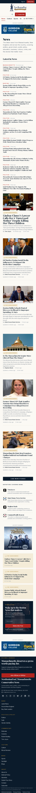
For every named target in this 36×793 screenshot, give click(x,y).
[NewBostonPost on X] (6, 695)
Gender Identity (5, 723)
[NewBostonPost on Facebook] (2, 695)
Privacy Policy (17, 792)
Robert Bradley (5, 736)
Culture (9, 18)
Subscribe (30, 1)
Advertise (4, 777)
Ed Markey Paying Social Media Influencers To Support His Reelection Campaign (17, 78)
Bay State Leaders (6, 709)
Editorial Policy (5, 775)
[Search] (12, 14)
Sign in (23, 1)
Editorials (4, 731)
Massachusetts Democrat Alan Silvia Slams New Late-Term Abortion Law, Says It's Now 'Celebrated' (17, 178)
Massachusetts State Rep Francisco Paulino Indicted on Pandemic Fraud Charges (17, 113)
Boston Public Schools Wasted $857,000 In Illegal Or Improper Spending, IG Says (17, 86)
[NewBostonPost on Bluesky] (17, 695)
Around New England (7, 706)
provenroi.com (17, 789)
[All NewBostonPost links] (28, 695)
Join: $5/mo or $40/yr (18, 675)
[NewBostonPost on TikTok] (21, 695)
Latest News (5, 704)
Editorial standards (6, 792)
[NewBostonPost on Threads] (14, 695)
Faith (2, 720)
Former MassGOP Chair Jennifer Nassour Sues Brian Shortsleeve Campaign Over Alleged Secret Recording (16, 103)
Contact (3, 783)
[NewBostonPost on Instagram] (10, 695)
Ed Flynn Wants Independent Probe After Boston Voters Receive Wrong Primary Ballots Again (18, 150)
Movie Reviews (5, 750)
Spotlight (4, 761)
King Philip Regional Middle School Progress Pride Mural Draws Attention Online (18, 141)
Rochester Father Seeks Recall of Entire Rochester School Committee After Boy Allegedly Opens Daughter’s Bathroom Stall (17, 168)
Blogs (3, 764)
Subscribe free (18, 626)
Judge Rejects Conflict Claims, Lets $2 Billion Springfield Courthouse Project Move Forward (18, 122)
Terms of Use (26, 792)
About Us (4, 772)
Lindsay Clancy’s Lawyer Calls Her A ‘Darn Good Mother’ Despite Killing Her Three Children (17, 68)
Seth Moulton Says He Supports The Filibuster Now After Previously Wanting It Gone (17, 188)
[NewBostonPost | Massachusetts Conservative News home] (18, 7)
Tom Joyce (8, 231)
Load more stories (18, 478)
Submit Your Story (6, 780)
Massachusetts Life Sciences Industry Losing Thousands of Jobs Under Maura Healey (18, 159)
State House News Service (12, 274)
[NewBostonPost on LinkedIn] (25, 695)
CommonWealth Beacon (16, 515)
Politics (3, 717)
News (3, 18)
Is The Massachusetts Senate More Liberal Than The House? (17, 94)
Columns (4, 734)
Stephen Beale (9, 368)
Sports (16, 18)
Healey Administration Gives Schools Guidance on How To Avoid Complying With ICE (17, 132)
